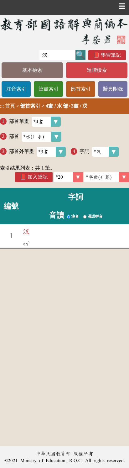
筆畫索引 (49, 89)
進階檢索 (97, 70)
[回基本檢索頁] (64, 31)
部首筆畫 (19, 121)
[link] (106, 177)
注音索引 (16, 89)
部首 (14, 136)
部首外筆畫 (21, 151)
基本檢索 (32, 70)
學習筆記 (111, 55)
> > (43, 106)
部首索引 (81, 89)
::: (2, 106)
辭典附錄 (113, 89)
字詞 (85, 151)
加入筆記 (38, 177)
